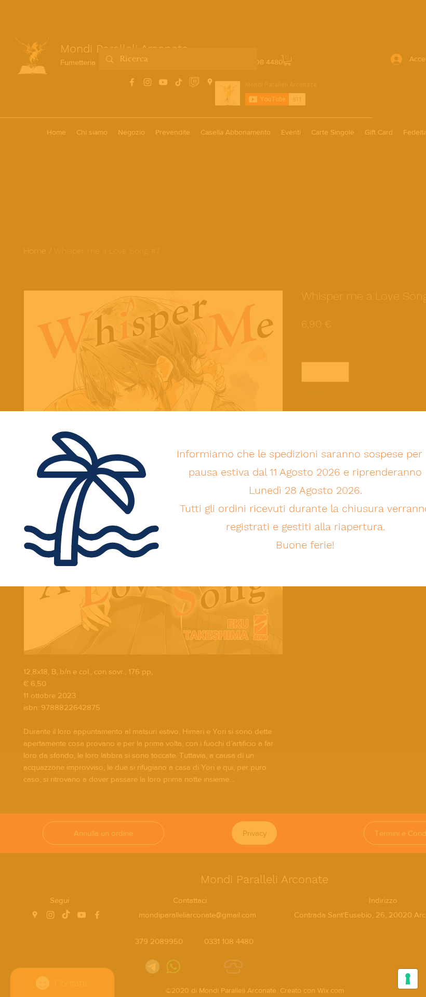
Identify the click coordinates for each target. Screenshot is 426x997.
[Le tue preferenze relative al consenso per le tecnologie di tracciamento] (408, 979)
